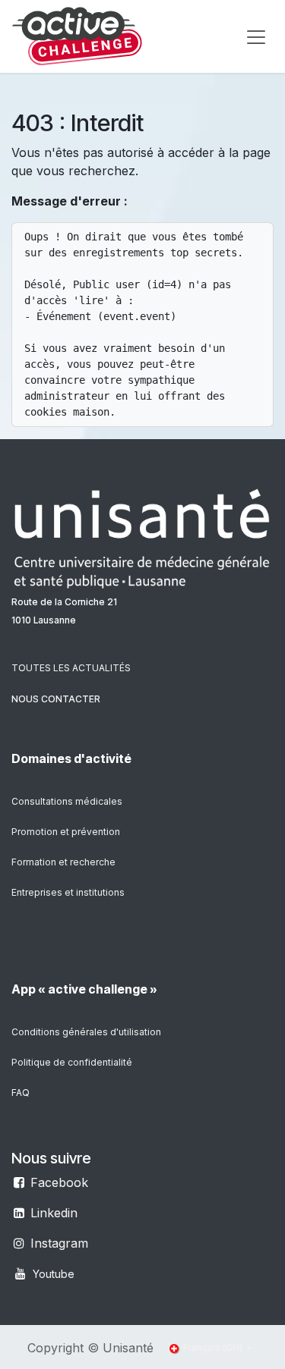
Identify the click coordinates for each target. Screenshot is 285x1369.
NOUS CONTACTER (55, 699)
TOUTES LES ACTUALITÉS (71, 668)
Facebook (59, 1182)
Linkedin (54, 1212)
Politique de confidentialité (71, 1062)
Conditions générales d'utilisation (86, 1032)
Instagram (59, 1243)
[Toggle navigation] (256, 36)
